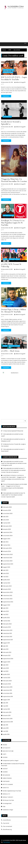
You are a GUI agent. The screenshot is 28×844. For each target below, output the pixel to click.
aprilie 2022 (6, 617)
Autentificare (7, 820)
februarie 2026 (7, 507)
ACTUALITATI (6, 748)
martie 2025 (6, 523)
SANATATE (6, 788)
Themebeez (6, 842)
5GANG (5, 259)
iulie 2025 (5, 516)
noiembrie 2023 (7, 558)
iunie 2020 (6, 668)
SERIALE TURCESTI (8, 797)
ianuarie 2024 (7, 551)
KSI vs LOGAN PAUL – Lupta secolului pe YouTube (14, 78)
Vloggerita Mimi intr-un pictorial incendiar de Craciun (14, 180)
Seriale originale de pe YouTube (12, 791)
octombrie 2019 (7, 693)
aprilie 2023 (6, 580)
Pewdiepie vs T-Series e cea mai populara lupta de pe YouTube (12, 222)
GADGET (5, 769)
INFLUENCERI (6, 775)
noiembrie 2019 (7, 690)
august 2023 (6, 567)
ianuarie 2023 (7, 589)
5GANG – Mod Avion (10, 351)
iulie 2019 (5, 703)
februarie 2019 (7, 712)
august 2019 (6, 700)
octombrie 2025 (7, 513)
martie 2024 (6, 545)
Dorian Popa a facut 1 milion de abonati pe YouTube (13, 310)
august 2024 (6, 539)
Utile (4, 806)
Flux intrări (6, 823)
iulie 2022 (5, 608)
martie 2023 (6, 583)
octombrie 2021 (7, 636)
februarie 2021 (7, 652)
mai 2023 (5, 576)
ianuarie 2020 (7, 684)
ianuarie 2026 (7, 510)
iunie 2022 (6, 611)
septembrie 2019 (8, 696)
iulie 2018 (5, 725)
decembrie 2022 (8, 592)
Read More (6, 96)
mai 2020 (5, 671)
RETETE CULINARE (8, 784)
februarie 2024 (7, 548)
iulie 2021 (5, 646)
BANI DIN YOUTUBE (8, 751)
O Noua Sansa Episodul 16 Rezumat (13, 431)
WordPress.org (7, 829)
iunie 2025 (6, 520)
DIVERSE (5, 757)
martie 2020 (6, 677)
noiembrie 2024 (7, 532)
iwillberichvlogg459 (20, 82)
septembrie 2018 (8, 722)
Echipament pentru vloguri (10, 760)
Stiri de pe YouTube (8, 70)
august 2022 (6, 605)
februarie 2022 (7, 624)
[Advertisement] (14, 25)
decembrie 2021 (7, 630)
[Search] (25, 420)
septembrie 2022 (8, 602)
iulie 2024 (5, 542)
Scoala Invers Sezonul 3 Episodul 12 (11, 122)
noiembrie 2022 (7, 595)
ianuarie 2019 (6, 715)
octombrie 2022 (7, 599)
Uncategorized (7, 116)
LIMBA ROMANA (7, 778)
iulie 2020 (5, 665)
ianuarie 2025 (7, 529)
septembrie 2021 (8, 640)
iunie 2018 (6, 728)
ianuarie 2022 (7, 627)
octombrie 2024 (8, 535)
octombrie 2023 (7, 561)
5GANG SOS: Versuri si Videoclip (11, 265)
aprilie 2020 (6, 674)
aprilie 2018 (6, 734)
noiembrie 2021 (7, 633)
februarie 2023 (7, 586)
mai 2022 (5, 614)
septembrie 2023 (8, 564)
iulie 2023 (5, 570)
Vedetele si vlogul (7, 72)
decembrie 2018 (7, 718)
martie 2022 (6, 621)
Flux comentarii (7, 826)
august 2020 (6, 662)
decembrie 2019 (7, 687)
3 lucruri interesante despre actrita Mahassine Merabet (12, 488)
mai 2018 (5, 731)
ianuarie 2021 (6, 655)
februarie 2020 (7, 681)
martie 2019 (6, 709)
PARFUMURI (6, 781)
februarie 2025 (7, 526)
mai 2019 (5, 706)
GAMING (5, 772)
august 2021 (6, 643)
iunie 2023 (6, 573)
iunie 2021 (5, 649)
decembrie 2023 (8, 554)
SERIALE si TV (6, 794)
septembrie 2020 (8, 659)
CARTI (4, 754)
